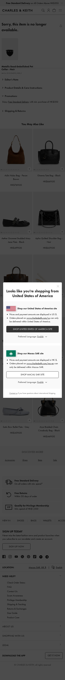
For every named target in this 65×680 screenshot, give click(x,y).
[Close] (58, 286)
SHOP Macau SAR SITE (32, 374)
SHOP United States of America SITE (32, 329)
